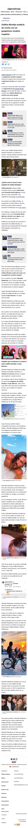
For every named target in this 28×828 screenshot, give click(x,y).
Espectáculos (5, 805)
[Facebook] (2, 64)
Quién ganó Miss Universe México (11, 14)
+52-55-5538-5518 (18, 774)
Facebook (3, 814)
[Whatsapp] (8, 64)
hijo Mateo (22, 207)
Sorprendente (5, 801)
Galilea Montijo (5, 20)
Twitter (3, 818)
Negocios (4, 797)
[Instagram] (16, 759)
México (13, 11)
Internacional (19, 11)
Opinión (25, 11)
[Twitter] (5, 64)
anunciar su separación (17, 196)
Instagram (3, 822)
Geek (2, 808)
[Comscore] (14, 766)
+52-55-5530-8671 (18, 778)
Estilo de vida (4, 789)
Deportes (3, 793)
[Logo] (14, 9)
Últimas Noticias (6, 11)
